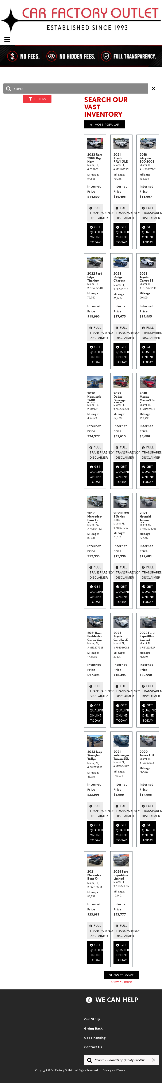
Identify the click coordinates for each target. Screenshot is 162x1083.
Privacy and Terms (115, 1070)
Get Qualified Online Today (96, 234)
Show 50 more (121, 981)
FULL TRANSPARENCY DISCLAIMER (96, 213)
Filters (40, 99)
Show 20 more (121, 975)
